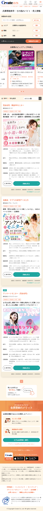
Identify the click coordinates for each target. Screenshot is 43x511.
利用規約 (9, 487)
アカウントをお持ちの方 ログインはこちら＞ (21, 444)
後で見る (8, 183)
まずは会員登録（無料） (21, 440)
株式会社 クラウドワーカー (10, 296)
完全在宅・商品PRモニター (13, 105)
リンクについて (20, 487)
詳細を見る (26, 183)
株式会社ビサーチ (8, 108)
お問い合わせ (12, 492)
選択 (37, 25)
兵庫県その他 (27, 6)
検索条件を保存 (33, 41)
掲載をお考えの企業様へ (27, 492)
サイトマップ (32, 487)
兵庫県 (20, 6)
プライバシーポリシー (14, 490)
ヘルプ (26, 490)
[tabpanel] (21, 69)
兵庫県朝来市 (35, 6)
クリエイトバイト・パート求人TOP (10, 6)
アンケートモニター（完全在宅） (15, 293)
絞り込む (36, 20)
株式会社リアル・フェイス (10, 203)
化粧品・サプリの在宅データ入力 (15, 200)
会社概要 (33, 490)
